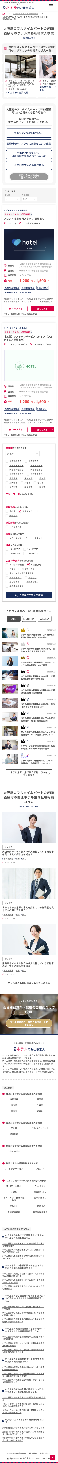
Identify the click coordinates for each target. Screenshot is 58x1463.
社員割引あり (11, 292)
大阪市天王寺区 (16, 465)
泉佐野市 (13, 487)
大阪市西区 (33, 461)
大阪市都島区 (15, 461)
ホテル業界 (8, 859)
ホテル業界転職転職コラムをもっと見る (29, 983)
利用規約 (33, 1453)
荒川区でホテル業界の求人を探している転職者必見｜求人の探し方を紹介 (23, 1439)
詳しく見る (42, 309)
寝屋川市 (28, 487)
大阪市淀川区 (36, 470)
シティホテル (15, 527)
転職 (17, 859)
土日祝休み (43, 288)
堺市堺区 (13, 478)
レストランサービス (17, 344)
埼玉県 (14, 1105)
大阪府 (14, 1111)
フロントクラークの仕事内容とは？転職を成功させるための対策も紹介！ (23, 1405)
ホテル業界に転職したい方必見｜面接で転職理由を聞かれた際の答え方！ (23, 1351)
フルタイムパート (31, 223)
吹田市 (42, 478)
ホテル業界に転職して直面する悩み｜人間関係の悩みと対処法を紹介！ (23, 1275)
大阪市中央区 (36, 474)
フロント (12, 223)
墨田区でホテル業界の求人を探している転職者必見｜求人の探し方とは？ (23, 1433)
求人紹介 (9, 847)
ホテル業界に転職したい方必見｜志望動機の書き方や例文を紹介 (23, 1344)
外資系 (12, 569)
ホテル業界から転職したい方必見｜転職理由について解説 (23, 1308)
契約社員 (13, 515)
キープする (17, 309)
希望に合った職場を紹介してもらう (29, 176)
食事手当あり (15, 578)
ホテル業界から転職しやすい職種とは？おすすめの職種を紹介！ (23, 1314)
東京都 (40, 1099)
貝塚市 (27, 483)
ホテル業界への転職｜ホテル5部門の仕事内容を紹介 (23, 1399)
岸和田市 (28, 478)
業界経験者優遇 (12, 288)
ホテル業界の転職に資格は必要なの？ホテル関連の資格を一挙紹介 (23, 1368)
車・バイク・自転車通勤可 (21, 573)
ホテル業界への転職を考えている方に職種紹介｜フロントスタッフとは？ (23, 1257)
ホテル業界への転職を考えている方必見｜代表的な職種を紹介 (23, 1245)
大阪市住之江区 (16, 474)
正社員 (12, 511)
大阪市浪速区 (36, 465)
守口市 (40, 483)
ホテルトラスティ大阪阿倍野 (17, 214)
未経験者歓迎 (28, 288)
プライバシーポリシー (16, 1453)
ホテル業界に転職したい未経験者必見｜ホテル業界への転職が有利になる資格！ (23, 1375)
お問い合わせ (46, 1453)
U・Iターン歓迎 (16, 565)
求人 (24, 859)
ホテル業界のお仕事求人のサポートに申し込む (29, 1023)
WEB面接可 (26, 292)
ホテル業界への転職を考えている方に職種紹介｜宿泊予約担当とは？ (23, 1251)
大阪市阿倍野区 (16, 470)
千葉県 (40, 1105)
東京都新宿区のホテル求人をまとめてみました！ (23, 1428)
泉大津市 (13, 483)
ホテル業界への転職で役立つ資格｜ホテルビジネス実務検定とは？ (23, 1381)
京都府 (40, 1111)
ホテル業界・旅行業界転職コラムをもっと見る (29, 773)
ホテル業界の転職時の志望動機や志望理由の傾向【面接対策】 (23, 1338)
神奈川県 (14, 1099)
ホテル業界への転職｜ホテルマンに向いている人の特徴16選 (23, 1287)
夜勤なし (42, 409)
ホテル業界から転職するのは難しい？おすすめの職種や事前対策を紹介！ (23, 1320)
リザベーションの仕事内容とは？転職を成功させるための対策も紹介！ (23, 1411)
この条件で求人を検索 (31, 595)
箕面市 (42, 487)
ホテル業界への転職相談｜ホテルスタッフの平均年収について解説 (23, 1281)
